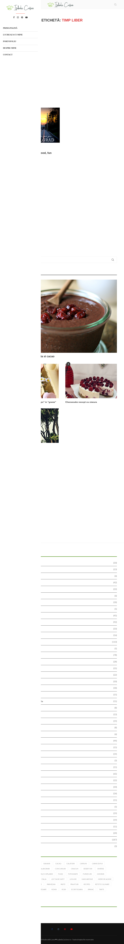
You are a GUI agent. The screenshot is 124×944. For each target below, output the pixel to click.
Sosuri (63, 806)
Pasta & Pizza (63, 740)
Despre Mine (9, 48)
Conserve (63, 635)
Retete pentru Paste (63, 780)
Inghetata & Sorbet (63, 681)
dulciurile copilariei (43, 874)
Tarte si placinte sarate (63, 826)
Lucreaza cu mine (13, 35)
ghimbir (100, 874)
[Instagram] (58, 929)
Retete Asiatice (63, 760)
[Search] (115, 4)
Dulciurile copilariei (63, 661)
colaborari (44, 869)
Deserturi (63, 642)
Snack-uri (63, 800)
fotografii (73, 874)
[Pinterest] (65, 929)
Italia (43, 879)
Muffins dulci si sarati (63, 714)
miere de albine (104, 879)
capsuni (83, 864)
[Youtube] (71, 929)
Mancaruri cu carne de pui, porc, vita (63, 701)
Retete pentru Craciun (63, 773)
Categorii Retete (63, 615)
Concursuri (63, 628)
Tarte (63, 820)
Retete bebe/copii (63, 767)
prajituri (74, 884)
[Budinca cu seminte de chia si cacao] (62, 316)
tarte (101, 889)
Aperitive (63, 582)
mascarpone (87, 879)
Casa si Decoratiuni (63, 609)
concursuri (60, 869)
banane (47, 864)
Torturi (63, 833)
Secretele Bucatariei (63, 793)
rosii (64, 889)
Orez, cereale (63, 727)
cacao (58, 864)
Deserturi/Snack (63, 648)
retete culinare (102, 884)
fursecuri (87, 874)
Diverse (63, 655)
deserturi (87, 869)
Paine (63, 734)
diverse (100, 869)
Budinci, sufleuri (63, 595)
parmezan (51, 884)
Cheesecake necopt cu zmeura (81, 402)
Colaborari (63, 622)
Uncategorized (63, 839)
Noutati (63, 721)
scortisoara (77, 889)
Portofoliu (9, 41)
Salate (63, 787)
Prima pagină (10, 28)
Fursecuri (63, 674)
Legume (63, 694)
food (60, 874)
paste (63, 884)
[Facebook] (52, 929)
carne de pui (97, 864)
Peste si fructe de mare (63, 747)
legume (73, 879)
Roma (54, 889)
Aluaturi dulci (63, 562)
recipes (87, 884)
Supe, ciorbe (63, 813)
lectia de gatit (58, 879)
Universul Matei (63, 846)
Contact (8, 55)
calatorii (70, 864)
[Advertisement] (62, 65)
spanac (91, 889)
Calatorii (63, 602)
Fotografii (63, 668)
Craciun (74, 869)
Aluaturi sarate (63, 569)
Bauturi (63, 589)
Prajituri (63, 754)
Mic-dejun (63, 707)
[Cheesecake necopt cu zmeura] (91, 381)
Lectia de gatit (63, 688)
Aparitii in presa (63, 576)
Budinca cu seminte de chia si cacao (30, 356)
